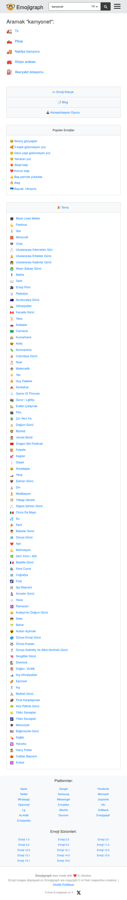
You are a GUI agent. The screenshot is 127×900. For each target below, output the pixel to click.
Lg (23, 810)
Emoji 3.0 (103, 839)
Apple (23, 789)
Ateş (15, 182)
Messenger (63, 799)
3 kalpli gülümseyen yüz (28, 147)
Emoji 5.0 (63, 845)
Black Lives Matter (25, 218)
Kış (15, 687)
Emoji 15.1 (24, 860)
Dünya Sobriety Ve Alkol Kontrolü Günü (39, 649)
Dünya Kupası (22, 643)
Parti (16, 524)
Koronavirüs (21, 349)
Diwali (17, 462)
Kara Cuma (20, 568)
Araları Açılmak (23, 631)
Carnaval (19, 331)
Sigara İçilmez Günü (26, 506)
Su (15, 518)
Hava (16, 599)
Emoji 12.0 (24, 850)
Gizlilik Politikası (63, 884)
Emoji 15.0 (103, 855)
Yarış (16, 474)
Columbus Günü (23, 356)
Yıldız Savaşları (23, 712)
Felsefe (18, 449)
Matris (17, 274)
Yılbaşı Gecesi (22, 499)
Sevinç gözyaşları (23, 141)
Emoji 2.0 (63, 839)
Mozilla (63, 810)
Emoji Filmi (20, 287)
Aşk (15, 543)
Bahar (17, 624)
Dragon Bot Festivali (26, 443)
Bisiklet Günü (21, 693)
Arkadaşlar (20, 468)
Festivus (18, 224)
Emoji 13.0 (103, 850)
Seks (16, 618)
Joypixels (103, 799)
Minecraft (19, 237)
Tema (63, 207)
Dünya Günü (21, 537)
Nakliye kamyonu (23, 51)
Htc (103, 804)
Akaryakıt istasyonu (24, 71)
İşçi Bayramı (21, 587)
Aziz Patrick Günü (24, 706)
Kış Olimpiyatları (23, 674)
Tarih (16, 281)
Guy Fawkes (21, 381)
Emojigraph (29, 7)
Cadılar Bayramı (23, 756)
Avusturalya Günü (24, 299)
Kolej (16, 343)
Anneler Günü (22, 593)
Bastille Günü (22, 562)
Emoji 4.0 (23, 845)
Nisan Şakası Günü (25, 268)
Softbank (103, 810)
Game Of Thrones (25, 393)
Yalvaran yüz (20, 159)
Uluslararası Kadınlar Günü (30, 262)
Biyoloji (17, 431)
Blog (63, 102)
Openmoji (24, 804)
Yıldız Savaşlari (23, 718)
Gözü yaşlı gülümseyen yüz (30, 153)
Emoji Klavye (63, 92)
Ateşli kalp (19, 165)
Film (15, 412)
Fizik (16, 581)
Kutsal (17, 762)
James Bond (21, 437)
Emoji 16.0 (63, 860)
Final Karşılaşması (25, 700)
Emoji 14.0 (63, 855)
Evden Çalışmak (23, 406)
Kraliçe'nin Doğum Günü (29, 612)
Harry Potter (21, 750)
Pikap (14, 41)
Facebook (103, 789)
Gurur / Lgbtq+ (22, 399)
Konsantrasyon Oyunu (63, 112)
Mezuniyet (19, 725)
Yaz (15, 374)
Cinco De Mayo (23, 512)
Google (63, 789)
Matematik (20, 368)
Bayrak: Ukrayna (23, 188)
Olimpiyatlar (21, 306)
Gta (15, 231)
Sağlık (17, 737)
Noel (16, 362)
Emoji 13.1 (24, 855)
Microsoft (103, 794)
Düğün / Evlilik (22, 668)
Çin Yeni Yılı (21, 418)
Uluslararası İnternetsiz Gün (31, 249)
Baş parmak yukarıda (26, 176)
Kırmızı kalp (19, 170)
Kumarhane (20, 337)
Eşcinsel (18, 681)
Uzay (16, 243)
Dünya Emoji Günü (25, 637)
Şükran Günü (21, 481)
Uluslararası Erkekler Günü (30, 256)
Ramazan (19, 606)
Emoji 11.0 (103, 845)
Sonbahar (19, 387)
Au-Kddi (24, 815)
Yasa (16, 318)
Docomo (63, 815)
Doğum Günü (22, 424)
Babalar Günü (22, 531)
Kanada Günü (22, 312)
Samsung (63, 794)
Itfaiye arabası (21, 61)
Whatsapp (24, 799)
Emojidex (63, 804)
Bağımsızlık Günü (24, 731)
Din (15, 487)
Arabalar (18, 324)
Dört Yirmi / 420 (23, 556)
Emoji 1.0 (23, 839)
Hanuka (18, 743)
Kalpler (17, 456)
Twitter (24, 794)
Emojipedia (24, 820)
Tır (12, 30)
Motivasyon (20, 549)
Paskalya (19, 293)
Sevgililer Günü (23, 656)
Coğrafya (19, 574)
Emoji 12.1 (63, 850)
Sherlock (18, 662)
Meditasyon (20, 493)
